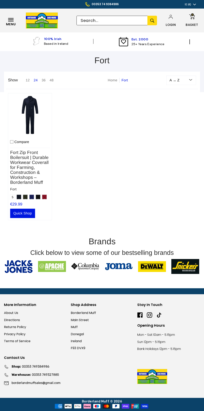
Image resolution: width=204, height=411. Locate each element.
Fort (13, 189)
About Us (11, 313)
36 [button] (44, 80)
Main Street (80, 320)
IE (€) (188, 4)
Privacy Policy (15, 334)
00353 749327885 (35, 375)
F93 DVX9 (78, 348)
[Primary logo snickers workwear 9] (185, 266)
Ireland (76, 341)
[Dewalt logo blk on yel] (152, 266)
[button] (171, 24)
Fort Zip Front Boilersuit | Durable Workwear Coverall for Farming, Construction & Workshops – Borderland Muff (29, 167)
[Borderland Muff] (50, 20)
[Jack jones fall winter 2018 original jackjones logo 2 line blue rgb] (18, 266)
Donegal (77, 334)
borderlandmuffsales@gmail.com (36, 383)
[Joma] (118, 266)
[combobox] (111, 20)
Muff (74, 327)
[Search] (152, 20)
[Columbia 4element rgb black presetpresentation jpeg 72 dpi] (85, 266)
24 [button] (36, 80)
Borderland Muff (83, 313)
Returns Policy (15, 327)
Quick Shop (22, 213)
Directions (12, 320)
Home (112, 80)
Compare (21, 142)
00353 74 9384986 (105, 4)
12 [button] (28, 80)
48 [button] (52, 80)
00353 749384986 (30, 366)
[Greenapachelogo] (52, 266)
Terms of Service (17, 341)
